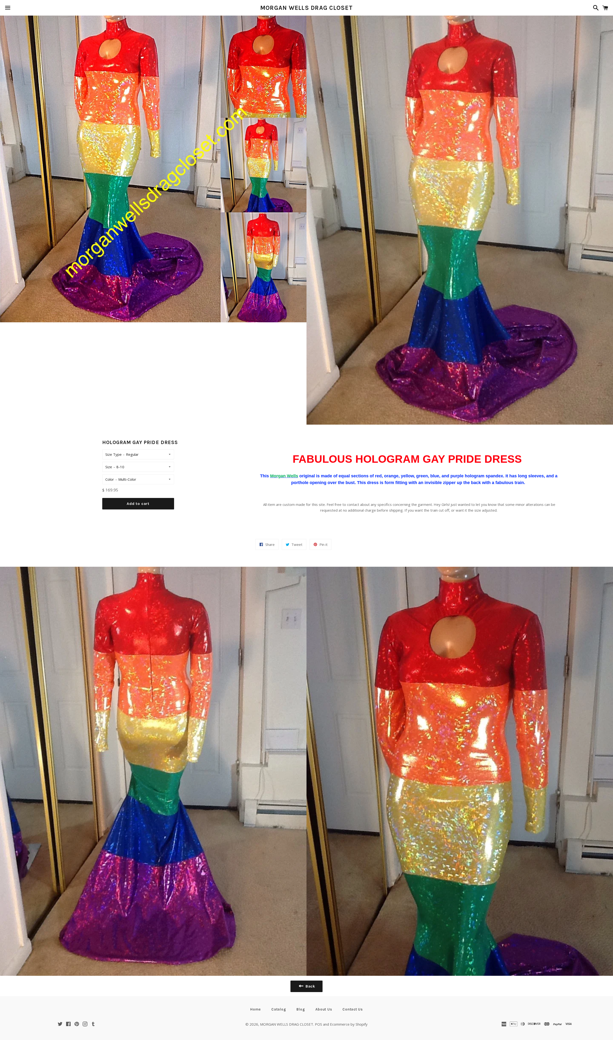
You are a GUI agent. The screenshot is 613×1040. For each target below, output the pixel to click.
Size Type (113, 454)
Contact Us (352, 1009)
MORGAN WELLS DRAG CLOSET (306, 7)
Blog (300, 1009)
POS (318, 1024)
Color (109, 479)
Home (255, 1009)
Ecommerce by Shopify (349, 1024)
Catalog (278, 1009)
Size (108, 466)
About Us (323, 1009)
